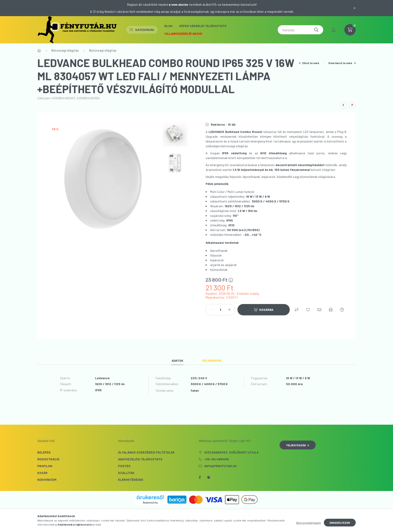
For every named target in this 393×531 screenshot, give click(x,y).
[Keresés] (316, 29)
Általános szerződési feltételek (146, 452)
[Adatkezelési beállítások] (208, 477)
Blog (168, 26)
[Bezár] (354, 8)
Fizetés (124, 466)
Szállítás (126, 473)
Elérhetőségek (130, 479)
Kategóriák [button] (144, 30)
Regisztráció (48, 459)
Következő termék (340, 63)
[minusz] (211, 309)
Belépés (44, 452)
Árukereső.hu (150, 502)
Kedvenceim (46, 479)
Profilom (44, 466)
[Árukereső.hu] (150, 497)
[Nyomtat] (330, 309)
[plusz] (229, 309)
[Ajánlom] (319, 309)
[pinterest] (352, 105)
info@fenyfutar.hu (220, 466)
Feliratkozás (296, 445)
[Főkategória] (39, 50)
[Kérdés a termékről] (342, 309)
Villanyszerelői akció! (183, 33)
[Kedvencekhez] (307, 309)
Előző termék (310, 63)
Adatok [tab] (177, 360)
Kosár (42, 473)
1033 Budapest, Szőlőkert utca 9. (231, 452)
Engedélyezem (340, 522)
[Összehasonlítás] (296, 309)
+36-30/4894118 (216, 459)
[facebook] (343, 105)
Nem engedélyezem (308, 522)
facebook (199, 477)
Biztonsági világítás (65, 50)
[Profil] (333, 29)
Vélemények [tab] (212, 360)
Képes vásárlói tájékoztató (203, 26)
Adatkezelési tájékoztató (140, 459)
